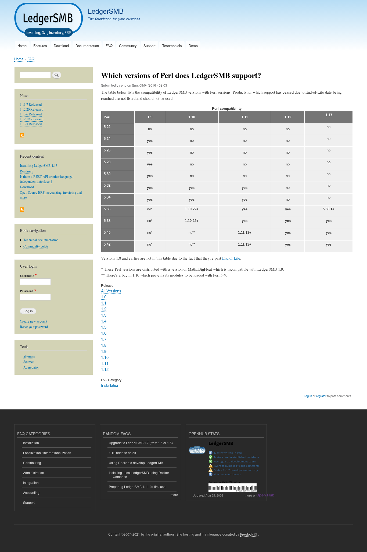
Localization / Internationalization (47, 452)
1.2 (103, 309)
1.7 (103, 339)
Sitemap (29, 356)
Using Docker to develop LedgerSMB (136, 462)
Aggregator (31, 367)
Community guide (35, 246)
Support (149, 45)
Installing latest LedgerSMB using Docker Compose (139, 474)
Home (22, 45)
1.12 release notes (122, 452)
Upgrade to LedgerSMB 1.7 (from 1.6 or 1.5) (141, 442)
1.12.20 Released (31, 109)
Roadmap (26, 171)
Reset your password (34, 326)
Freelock (246, 534)
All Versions (111, 290)
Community (128, 45)
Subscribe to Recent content (22, 210)
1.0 (103, 296)
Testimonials (172, 45)
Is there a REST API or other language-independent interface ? (47, 179)
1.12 (105, 369)
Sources (28, 361)
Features (40, 45)
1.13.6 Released (31, 114)
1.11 (105, 363)
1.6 (103, 333)
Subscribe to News (22, 135)
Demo (193, 45)
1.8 (103, 345)
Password (26, 291)
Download (61, 45)
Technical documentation (40, 240)
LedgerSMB (106, 11)
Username (27, 276)
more (174, 494)
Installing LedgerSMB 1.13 (38, 165)
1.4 (103, 321)
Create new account (33, 321)
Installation (110, 385)
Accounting (31, 492)
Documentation (87, 45)
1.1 (103, 303)
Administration (33, 472)
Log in (308, 396)
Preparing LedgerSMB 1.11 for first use (137, 486)
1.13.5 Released (31, 124)
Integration (31, 482)
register (321, 396)
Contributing (32, 462)
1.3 (103, 315)
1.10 (105, 357)
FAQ (109, 45)
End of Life (231, 258)
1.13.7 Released (31, 104)
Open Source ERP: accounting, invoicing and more (51, 195)
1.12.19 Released (31, 119)
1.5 (103, 327)
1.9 (103, 351)
